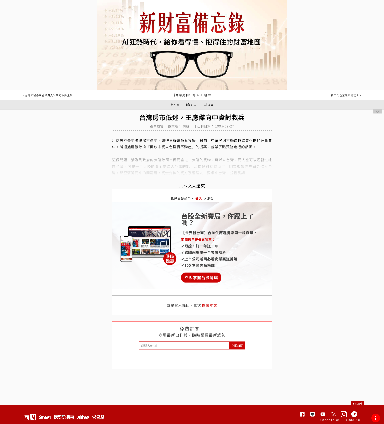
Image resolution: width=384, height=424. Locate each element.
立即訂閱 (237, 345)
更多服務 (357, 403)
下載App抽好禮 (329, 420)
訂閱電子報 (353, 420)
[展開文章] (209, 95)
